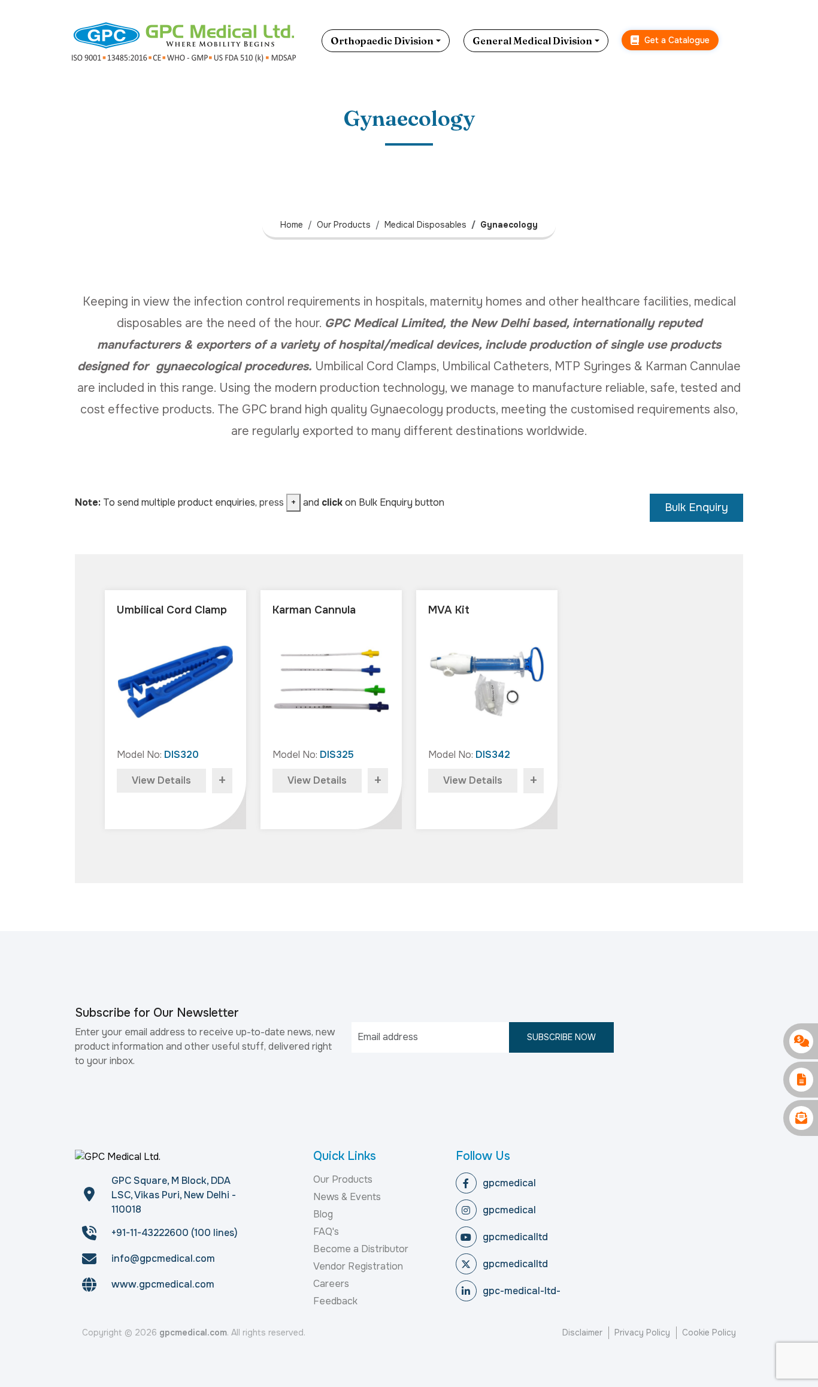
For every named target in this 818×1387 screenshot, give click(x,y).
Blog (323, 1214)
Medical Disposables (425, 224)
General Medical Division (532, 41)
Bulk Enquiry (696, 507)
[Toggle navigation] (741, 41)
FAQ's (326, 1231)
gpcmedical (509, 1183)
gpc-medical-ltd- (522, 1291)
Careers (331, 1283)
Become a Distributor (360, 1249)
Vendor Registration (358, 1266)
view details (161, 780)
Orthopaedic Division (382, 41)
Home (291, 224)
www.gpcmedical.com (162, 1284)
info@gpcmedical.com (163, 1258)
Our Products (344, 224)
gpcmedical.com (193, 1332)
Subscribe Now (561, 1037)
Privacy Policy (642, 1332)
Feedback (335, 1301)
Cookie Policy (709, 1332)
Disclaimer (582, 1332)
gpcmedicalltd (515, 1237)
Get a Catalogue (676, 40)
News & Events (347, 1196)
